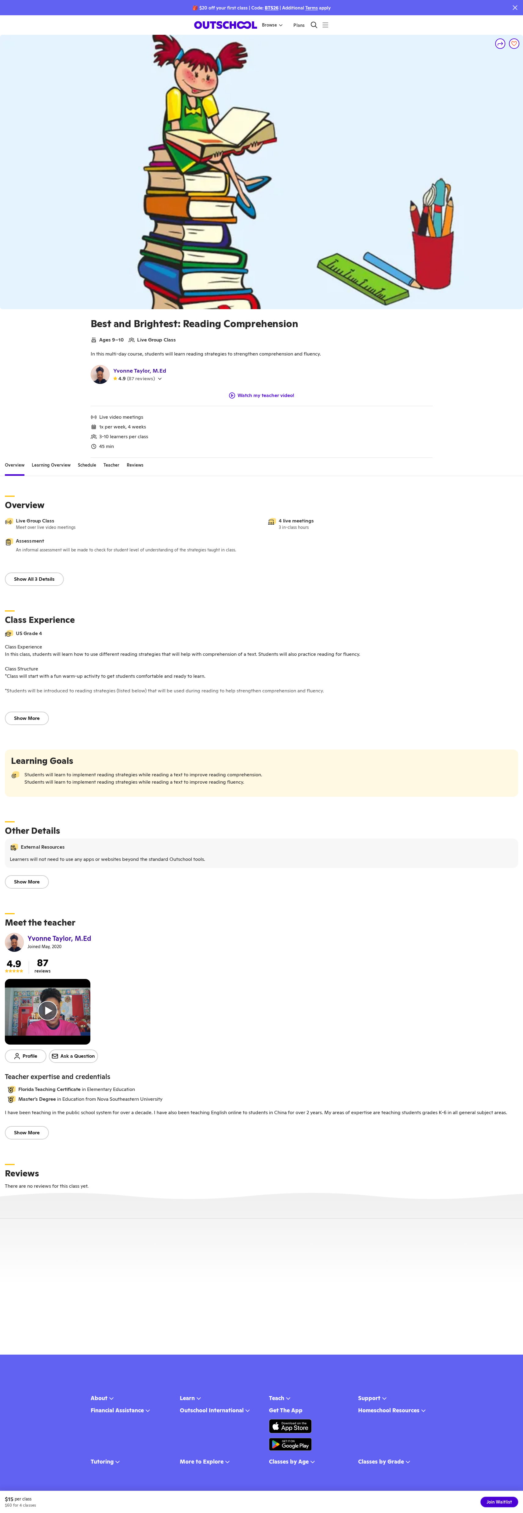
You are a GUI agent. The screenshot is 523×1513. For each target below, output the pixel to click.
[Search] (314, 25)
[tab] (14, 465)
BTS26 (271, 8)
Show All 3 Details (34, 579)
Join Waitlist (499, 1502)
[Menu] (325, 25)
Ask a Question (77, 1056)
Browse (269, 25)
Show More (27, 718)
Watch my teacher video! (266, 395)
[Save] (514, 43)
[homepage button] (225, 25)
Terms (311, 8)
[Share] (500, 43)
